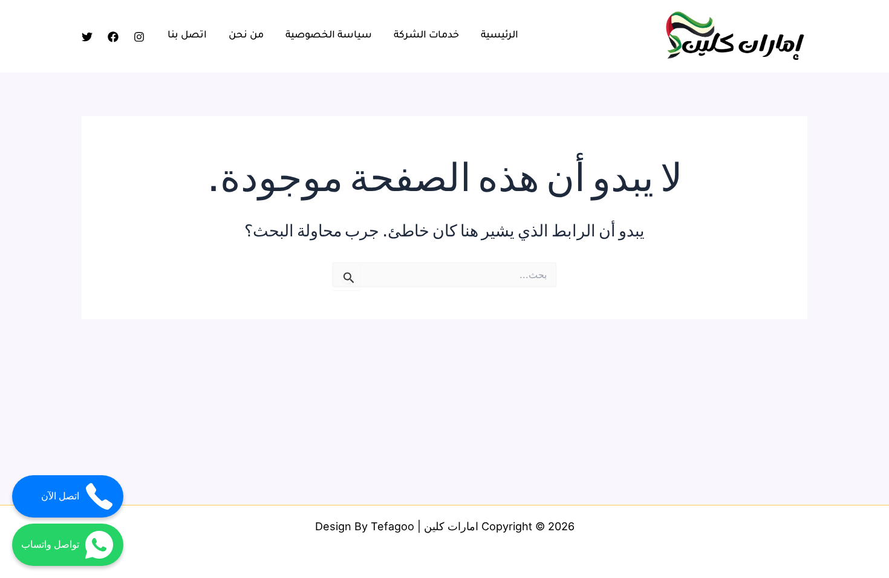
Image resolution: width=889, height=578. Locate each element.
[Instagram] (139, 36)
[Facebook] (113, 36)
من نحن (246, 35)
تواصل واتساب (50, 544)
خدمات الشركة (426, 35)
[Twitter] (87, 36)
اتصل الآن (60, 496)
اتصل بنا (187, 35)
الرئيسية (499, 35)
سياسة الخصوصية (328, 35)
